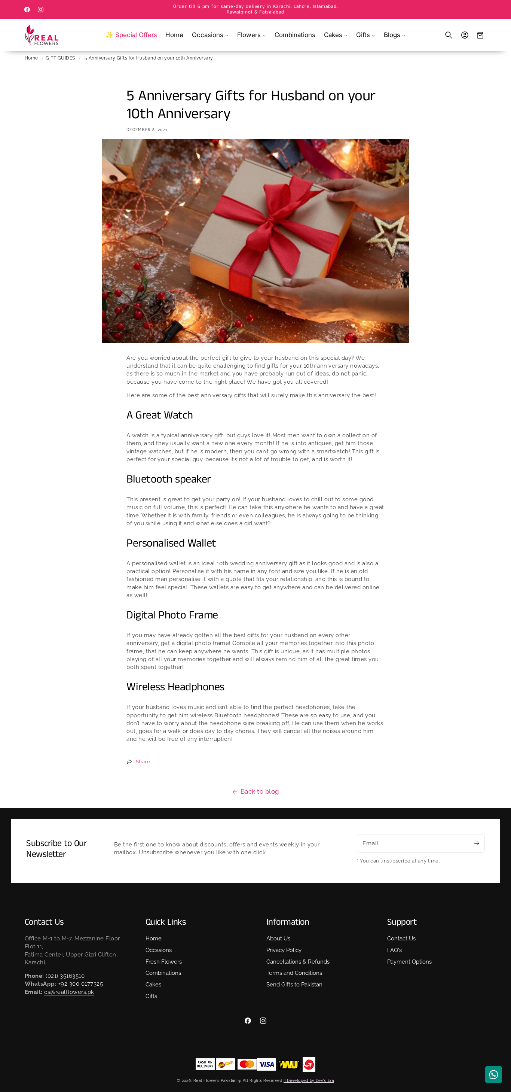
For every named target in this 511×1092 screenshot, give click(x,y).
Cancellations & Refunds (298, 961)
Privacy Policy (284, 950)
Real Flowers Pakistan (215, 1080)
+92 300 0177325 (80, 983)
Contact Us (401, 938)
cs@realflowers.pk (69, 992)
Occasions (159, 950)
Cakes (153, 984)
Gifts (151, 996)
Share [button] (143, 762)
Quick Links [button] (166, 922)
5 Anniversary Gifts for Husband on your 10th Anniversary (149, 58)
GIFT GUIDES (60, 58)
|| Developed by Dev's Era (309, 1080)
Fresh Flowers (164, 961)
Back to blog (260, 791)
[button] (210, 35)
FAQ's (394, 950)
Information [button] (287, 922)
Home (31, 58)
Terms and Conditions (294, 973)
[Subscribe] (476, 843)
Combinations (163, 973)
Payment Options (409, 961)
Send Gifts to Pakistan (294, 984)
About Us (278, 938)
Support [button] (402, 922)
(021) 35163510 (65, 976)
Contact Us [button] (44, 922)
